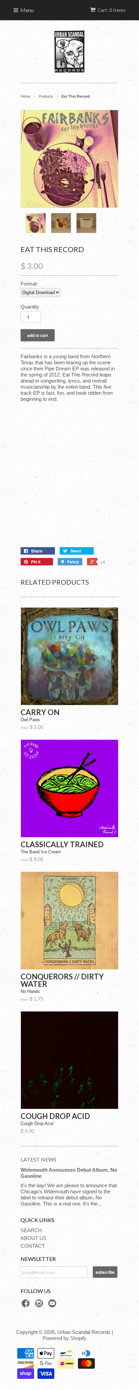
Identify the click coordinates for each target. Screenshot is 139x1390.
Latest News (38, 1159)
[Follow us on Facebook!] (27, 1305)
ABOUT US (34, 1238)
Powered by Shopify (65, 1338)
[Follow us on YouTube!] (53, 1305)
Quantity (30, 307)
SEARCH (31, 1230)
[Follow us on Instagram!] (40, 1305)
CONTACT (33, 1246)
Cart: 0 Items (112, 10)
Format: (29, 284)
